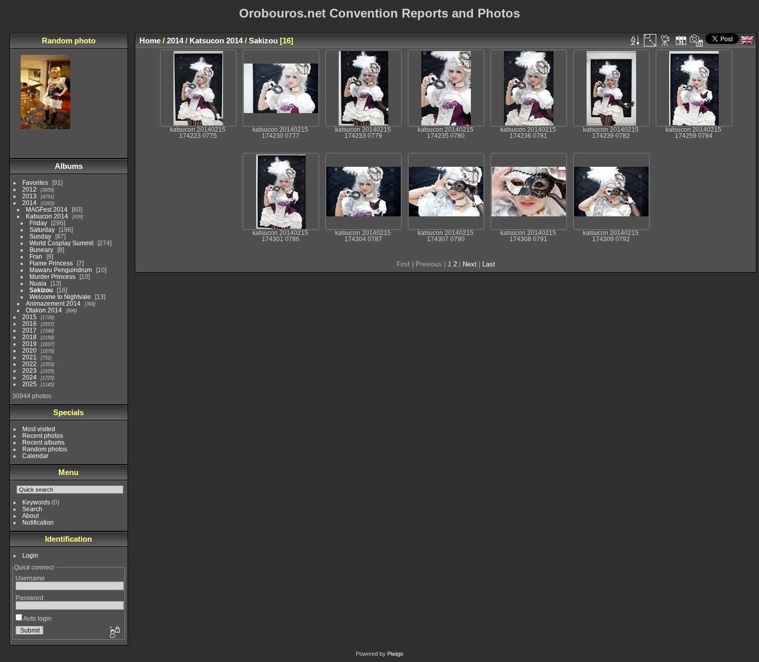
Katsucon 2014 (47, 216)
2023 (29, 370)
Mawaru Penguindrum (60, 269)
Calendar (35, 455)
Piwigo (395, 654)
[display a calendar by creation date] (696, 40)
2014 (29, 202)
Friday (38, 222)
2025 (29, 384)
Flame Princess (51, 263)
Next (470, 264)
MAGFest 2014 (47, 209)
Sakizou (41, 290)
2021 (29, 357)
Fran (35, 256)
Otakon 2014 (44, 310)
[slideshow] (665, 40)
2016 (29, 323)
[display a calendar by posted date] (681, 40)
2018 (29, 337)
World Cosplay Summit (61, 243)
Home (150, 40)
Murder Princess (52, 276)
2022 (29, 363)
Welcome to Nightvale (60, 296)
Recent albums (43, 442)
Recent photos (42, 435)
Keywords (36, 502)
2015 (29, 316)
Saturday (42, 229)
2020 (29, 350)
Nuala (37, 283)
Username (30, 578)
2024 (29, 377)
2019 (29, 343)
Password (29, 597)
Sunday (40, 236)
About (30, 515)
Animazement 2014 (53, 303)
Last (488, 264)
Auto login (37, 618)
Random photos (44, 449)
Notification (38, 522)
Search (32, 509)
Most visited (38, 428)
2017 (29, 330)
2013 (29, 196)
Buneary (41, 249)
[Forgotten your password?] (114, 632)
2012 (29, 189)
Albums (69, 166)
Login (30, 555)
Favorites (35, 182)
